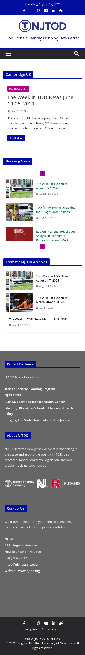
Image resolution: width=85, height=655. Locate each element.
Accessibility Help (52, 629)
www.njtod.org (29, 571)
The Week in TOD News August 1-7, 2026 (52, 186)
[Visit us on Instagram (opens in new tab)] (39, 11)
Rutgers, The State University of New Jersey (37, 420)
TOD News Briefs (18, 88)
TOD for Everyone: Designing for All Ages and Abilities (56, 210)
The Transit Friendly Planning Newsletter (42, 38)
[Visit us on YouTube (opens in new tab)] (46, 11)
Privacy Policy (31, 629)
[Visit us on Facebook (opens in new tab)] (24, 11)
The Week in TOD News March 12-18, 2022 (38, 319)
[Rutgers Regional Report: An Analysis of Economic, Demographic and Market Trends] (19, 236)
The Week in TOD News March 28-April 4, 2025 (52, 300)
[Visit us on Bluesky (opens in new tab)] (61, 11)
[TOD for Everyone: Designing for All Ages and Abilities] (19, 212)
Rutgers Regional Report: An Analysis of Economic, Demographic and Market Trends (55, 238)
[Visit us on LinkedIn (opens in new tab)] (54, 11)
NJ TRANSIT (13, 395)
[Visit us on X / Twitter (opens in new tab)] (31, 11)
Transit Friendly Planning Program (30, 389)
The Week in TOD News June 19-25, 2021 (40, 100)
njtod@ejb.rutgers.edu (21, 564)
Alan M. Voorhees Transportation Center (35, 402)
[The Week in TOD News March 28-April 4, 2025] (19, 302)
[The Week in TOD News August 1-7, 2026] (19, 188)
